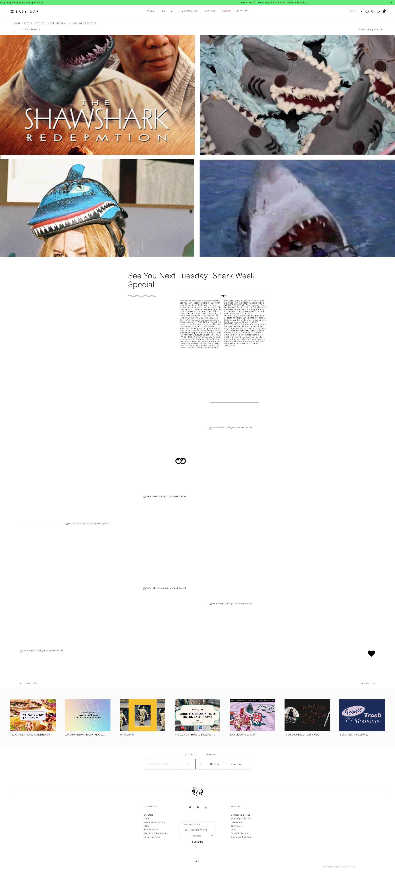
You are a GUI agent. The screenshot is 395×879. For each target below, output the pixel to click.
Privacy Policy (150, 830)
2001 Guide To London (243, 735)
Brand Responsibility (154, 822)
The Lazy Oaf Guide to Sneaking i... (195, 735)
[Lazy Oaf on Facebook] (189, 808)
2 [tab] (199, 861)
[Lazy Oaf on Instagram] (205, 808)
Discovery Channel (250, 333)
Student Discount (240, 833)
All (173, 11)
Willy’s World (127, 735)
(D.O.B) (189, 755)
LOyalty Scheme (151, 837)
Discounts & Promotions (155, 833)
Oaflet (226, 11)
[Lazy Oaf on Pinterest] (197, 808)
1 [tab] (196, 861)
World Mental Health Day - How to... (85, 735)
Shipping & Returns (241, 819)
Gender (211, 755)
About (146, 819)
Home (17, 23)
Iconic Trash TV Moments (353, 735)
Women (150, 11)
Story (28, 23)
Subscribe (197, 841)
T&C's (146, 826)
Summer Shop (190, 11)
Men (162, 11)
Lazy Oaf (346, 867)
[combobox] (197, 836)
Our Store (148, 815)
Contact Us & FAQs (240, 815)
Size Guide (237, 822)
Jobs (233, 830)
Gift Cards (236, 826)
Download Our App (241, 837)
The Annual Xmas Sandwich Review (30, 735)
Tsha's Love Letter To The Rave (302, 735)
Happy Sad (210, 11)
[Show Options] (212, 836)
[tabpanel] (197, 829)
